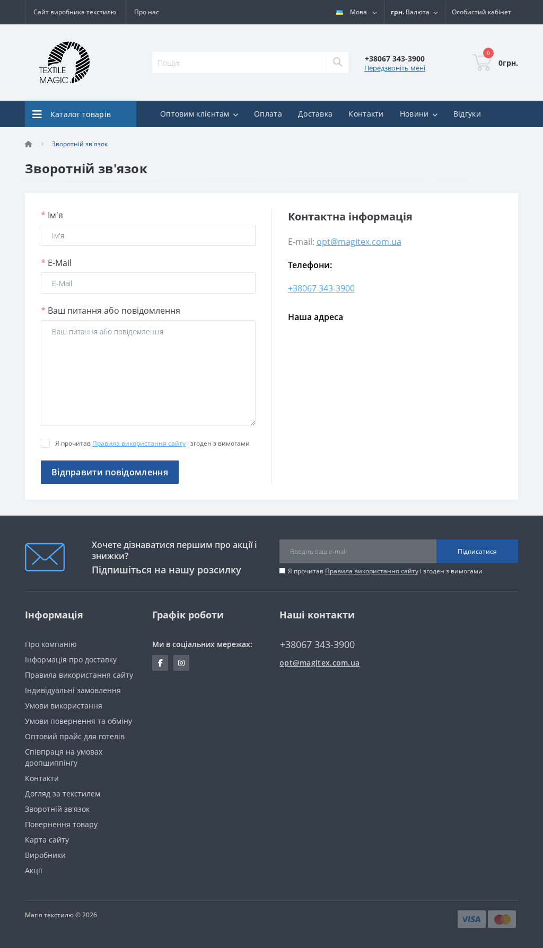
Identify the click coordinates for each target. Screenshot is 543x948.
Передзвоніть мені (394, 68)
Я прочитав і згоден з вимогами (385, 570)
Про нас (146, 11)
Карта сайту (47, 840)
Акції (33, 870)
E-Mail (56, 263)
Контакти (365, 114)
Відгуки (467, 114)
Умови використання (63, 706)
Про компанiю (51, 644)
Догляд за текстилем (62, 793)
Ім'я (52, 215)
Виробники (45, 855)
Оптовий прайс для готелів (75, 736)
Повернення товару (61, 824)
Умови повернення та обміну (78, 721)
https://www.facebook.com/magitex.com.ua (160, 663)
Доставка (315, 114)
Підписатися (477, 551)
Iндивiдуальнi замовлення (73, 690)
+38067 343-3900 (321, 288)
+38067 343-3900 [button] (317, 645)
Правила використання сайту (139, 443)
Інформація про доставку (71, 659)
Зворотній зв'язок (57, 809)
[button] (481, 12)
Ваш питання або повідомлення (110, 310)
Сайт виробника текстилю (74, 11)
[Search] (337, 62)
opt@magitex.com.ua (359, 241)
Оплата (268, 114)
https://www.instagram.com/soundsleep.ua (181, 663)
